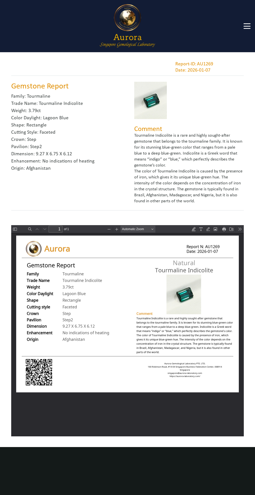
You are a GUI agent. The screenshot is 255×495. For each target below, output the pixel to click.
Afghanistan (38, 168)
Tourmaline (38, 96)
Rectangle (36, 125)
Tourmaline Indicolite (61, 103)
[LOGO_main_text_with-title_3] (127, 26)
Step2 (36, 146)
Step (31, 139)
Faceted (48, 132)
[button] (247, 26)
